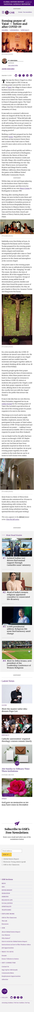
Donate (20, 12)
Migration (6, 893)
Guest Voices (8, 795)
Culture (4, 705)
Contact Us (5, 966)
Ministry (5, 896)
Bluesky (11, 997)
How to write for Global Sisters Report (14, 941)
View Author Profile (13, 65)
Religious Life (7, 900)
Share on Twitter (23, 75)
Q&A (3, 887)
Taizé (9, 87)
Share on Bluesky (16, 75)
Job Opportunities (8, 948)
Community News (8, 973)
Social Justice (7, 903)
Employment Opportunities (11, 976)
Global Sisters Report (4, 991)
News (4, 883)
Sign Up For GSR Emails (10, 970)
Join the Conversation (8, 69)
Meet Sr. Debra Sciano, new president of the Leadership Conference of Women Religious (19, 664)
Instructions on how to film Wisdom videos (16, 944)
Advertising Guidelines (7, 1002)
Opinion (4, 798)
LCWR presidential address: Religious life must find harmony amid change (18, 630)
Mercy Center (25, 188)
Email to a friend (27, 75)
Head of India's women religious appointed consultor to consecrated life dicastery (18, 595)
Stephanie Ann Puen (8, 774)
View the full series (12, 519)
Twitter (15, 997)
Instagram (21, 997)
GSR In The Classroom (9, 917)
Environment (7, 890)
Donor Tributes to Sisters (10, 959)
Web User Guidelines (19, 1002)
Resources (5, 924)
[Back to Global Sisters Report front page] (9, 12)
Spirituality (25, 30)
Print (31, 75)
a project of (17, 3)
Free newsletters (27, 12)
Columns (5, 30)
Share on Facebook (20, 75)
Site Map (27, 1002)
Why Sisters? (6, 938)
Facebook (18, 997)
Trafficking (6, 910)
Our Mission (6, 935)
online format (7, 404)
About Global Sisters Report (11, 932)
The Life (4, 921)
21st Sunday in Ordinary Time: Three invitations (16, 770)
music (11, 137)
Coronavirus (14, 30)
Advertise (5, 979)
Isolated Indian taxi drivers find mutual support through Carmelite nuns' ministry (19, 561)
